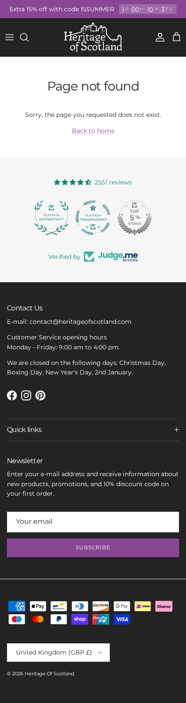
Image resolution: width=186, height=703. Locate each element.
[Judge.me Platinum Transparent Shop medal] (93, 217)
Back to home (93, 131)
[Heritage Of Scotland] (93, 37)
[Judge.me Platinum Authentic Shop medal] (51, 217)
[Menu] (9, 37)
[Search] (28, 37)
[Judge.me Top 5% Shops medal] (134, 217)
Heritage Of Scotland (49, 674)
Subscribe (93, 547)
